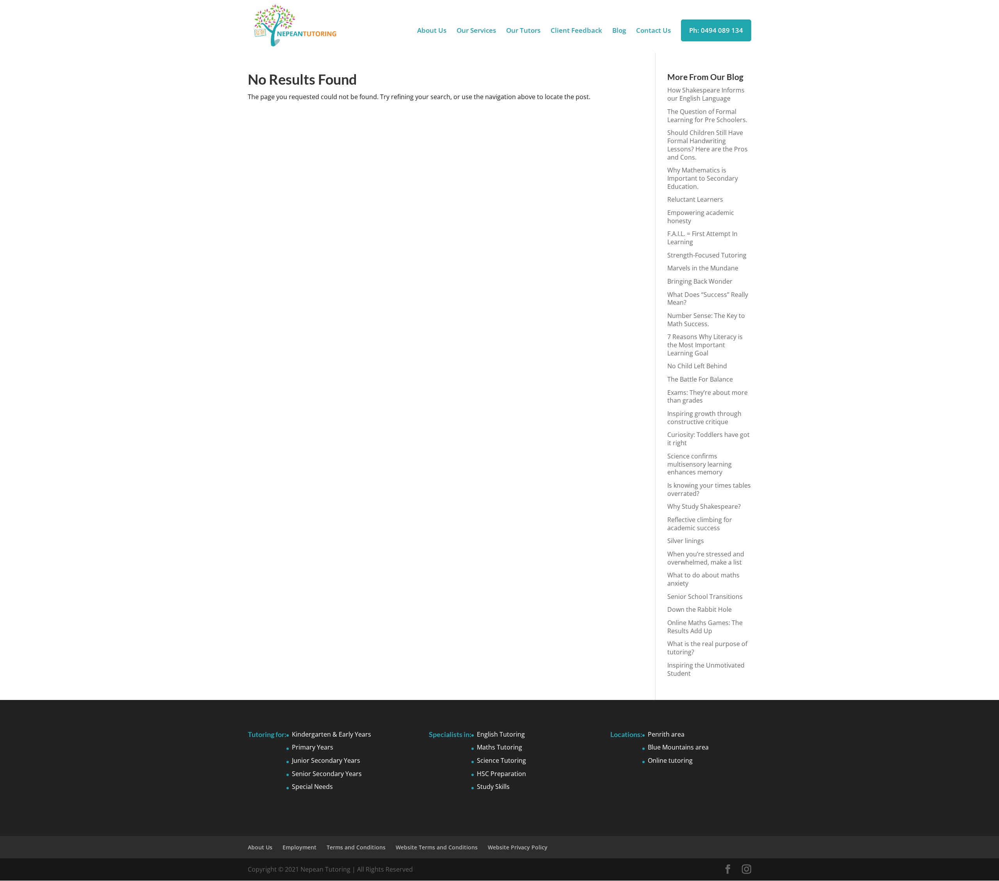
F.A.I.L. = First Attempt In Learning (702, 237)
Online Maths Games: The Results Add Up (705, 626)
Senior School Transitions (705, 596)
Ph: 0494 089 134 (716, 30)
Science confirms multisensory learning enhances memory (699, 464)
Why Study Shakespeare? (704, 506)
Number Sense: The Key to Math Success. (706, 319)
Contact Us (653, 31)
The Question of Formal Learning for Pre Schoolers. (707, 115)
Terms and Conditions (356, 847)
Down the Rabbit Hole (699, 609)
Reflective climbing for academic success (699, 523)
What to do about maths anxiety (703, 579)
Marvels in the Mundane (702, 268)
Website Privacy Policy (517, 847)
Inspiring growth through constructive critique (704, 417)
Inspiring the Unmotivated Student (706, 669)
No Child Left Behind (697, 366)
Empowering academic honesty (700, 216)
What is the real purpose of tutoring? (707, 647)
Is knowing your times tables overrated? (709, 489)
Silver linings (685, 540)
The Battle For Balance (700, 379)
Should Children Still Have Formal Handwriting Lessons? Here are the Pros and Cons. (707, 144)
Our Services (476, 31)
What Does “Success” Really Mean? (707, 298)
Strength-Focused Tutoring (707, 255)
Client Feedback (576, 31)
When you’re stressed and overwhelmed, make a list (705, 558)
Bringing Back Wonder (699, 281)
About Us (431, 31)
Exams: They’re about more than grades (707, 396)
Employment (299, 847)
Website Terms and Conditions (437, 847)
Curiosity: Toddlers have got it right (708, 438)
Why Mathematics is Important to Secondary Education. (702, 178)
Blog (619, 31)
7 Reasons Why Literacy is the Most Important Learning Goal (705, 344)
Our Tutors (523, 31)
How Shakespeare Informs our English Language (706, 94)
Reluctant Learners (695, 199)
